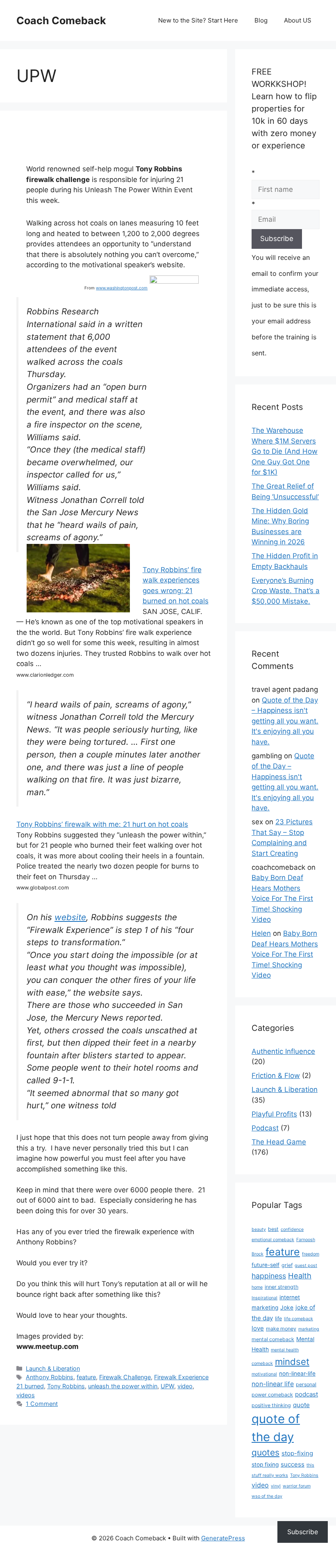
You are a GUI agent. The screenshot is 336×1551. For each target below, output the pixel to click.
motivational (264, 1374)
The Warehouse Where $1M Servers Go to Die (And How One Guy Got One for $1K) (285, 451)
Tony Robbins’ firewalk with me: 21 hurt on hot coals (102, 824)
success (292, 1464)
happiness (269, 1275)
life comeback (298, 1318)
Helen (261, 933)
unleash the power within (122, 1386)
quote (301, 1405)
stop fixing (265, 1464)
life (278, 1318)
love (258, 1328)
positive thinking (271, 1405)
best (273, 1229)
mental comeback (273, 1339)
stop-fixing (297, 1453)
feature (86, 1377)
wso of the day (267, 1496)
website (70, 917)
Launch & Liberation (53, 1368)
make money (281, 1329)
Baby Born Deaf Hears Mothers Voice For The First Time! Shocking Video (282, 898)
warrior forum (297, 1486)
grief (287, 1265)
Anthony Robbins (49, 1377)
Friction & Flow (276, 1075)
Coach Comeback (61, 20)
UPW (167, 1386)
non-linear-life (297, 1373)
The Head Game (279, 1142)
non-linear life (273, 1384)
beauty (259, 1229)
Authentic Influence (283, 1051)
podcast (306, 1394)
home (257, 1287)
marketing (308, 1329)
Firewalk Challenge (125, 1377)
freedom (310, 1254)
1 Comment (42, 1403)
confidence (292, 1229)
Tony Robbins (66, 1386)
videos (25, 1395)
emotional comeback (273, 1239)
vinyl (276, 1486)
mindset (292, 1361)
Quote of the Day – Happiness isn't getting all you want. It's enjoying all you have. (285, 721)
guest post (306, 1265)
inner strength (281, 1287)
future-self (265, 1265)
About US (297, 20)
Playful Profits (274, 1114)
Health (299, 1275)
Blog (261, 20)
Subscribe (302, 1532)
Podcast (265, 1128)
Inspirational (264, 1298)
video (185, 1386)
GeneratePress (223, 1538)
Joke (286, 1307)
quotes (265, 1452)
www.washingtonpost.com (122, 287)
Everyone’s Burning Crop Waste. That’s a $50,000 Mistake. (286, 590)
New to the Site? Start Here (198, 20)
